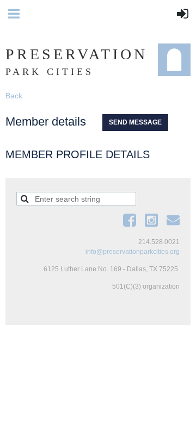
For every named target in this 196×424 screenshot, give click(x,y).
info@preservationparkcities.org (132, 251)
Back (13, 95)
